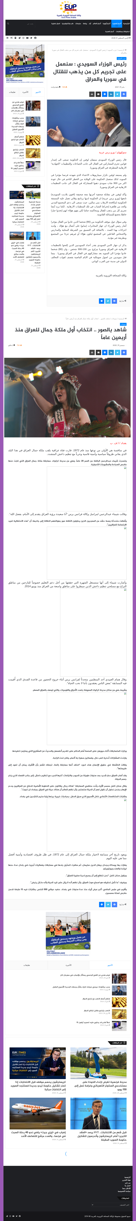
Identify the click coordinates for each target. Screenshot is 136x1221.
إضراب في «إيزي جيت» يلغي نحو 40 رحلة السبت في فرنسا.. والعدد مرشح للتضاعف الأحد (17, 250)
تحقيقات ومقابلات (123, 31)
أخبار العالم (97, 23)
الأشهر (38, 92)
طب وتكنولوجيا (67, 23)
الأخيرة (25, 92)
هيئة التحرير (126, 1180)
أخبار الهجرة (109, 31)
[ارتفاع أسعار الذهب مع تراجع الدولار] (33, 140)
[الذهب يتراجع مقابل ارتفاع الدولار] (33, 153)
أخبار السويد (116, 23)
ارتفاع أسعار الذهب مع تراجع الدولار (17, 139)
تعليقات (12, 92)
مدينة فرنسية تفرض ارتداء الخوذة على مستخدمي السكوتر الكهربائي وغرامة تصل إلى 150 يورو (33, 210)
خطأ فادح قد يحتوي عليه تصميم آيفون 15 (17, 165)
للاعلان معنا (126, 1188)
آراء (90, 23)
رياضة (85, 23)
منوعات (78, 23)
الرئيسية (126, 23)
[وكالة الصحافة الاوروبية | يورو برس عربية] (68, 9)
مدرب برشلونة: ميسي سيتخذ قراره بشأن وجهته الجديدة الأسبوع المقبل (18, 124)
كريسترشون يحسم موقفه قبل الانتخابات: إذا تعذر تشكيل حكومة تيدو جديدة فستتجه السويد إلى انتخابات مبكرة (17, 212)
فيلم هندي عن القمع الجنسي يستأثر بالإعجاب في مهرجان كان (17, 106)
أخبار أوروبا (106, 23)
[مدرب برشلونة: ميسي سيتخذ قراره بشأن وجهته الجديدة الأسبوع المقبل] (33, 122)
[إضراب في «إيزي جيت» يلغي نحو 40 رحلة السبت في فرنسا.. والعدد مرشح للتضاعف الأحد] (17, 236)
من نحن (128, 1183)
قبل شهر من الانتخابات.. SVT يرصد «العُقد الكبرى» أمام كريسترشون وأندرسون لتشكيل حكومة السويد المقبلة (33, 252)
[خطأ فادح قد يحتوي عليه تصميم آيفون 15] (33, 166)
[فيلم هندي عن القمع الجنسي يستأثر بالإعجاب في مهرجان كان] (33, 106)
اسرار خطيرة (55, 23)
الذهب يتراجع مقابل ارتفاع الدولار (18, 152)
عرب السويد (112, 50)
